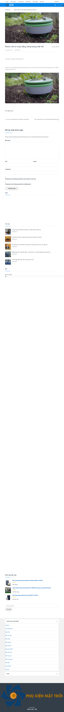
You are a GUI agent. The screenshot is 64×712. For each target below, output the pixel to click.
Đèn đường (8, 642)
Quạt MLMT (8, 666)
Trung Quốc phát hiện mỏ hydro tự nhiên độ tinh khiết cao (26, 229)
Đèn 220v (7, 632)
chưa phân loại (9, 628)
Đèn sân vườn (8, 652)
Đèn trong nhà (8, 659)
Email (35, 161)
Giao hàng (35, 1)
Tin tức (6, 1)
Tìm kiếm (8, 609)
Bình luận (8, 140)
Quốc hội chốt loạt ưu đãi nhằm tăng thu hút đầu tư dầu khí (27, 237)
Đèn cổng (7, 639)
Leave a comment (55, 46)
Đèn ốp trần (8, 645)
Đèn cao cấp (8, 635)
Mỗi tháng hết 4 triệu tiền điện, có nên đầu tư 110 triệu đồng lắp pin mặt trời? (31, 252)
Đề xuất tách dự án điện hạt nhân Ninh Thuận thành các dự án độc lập (29, 244)
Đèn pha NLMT (9, 649)
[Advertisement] (32, 209)
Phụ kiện (7, 662)
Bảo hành (28, 1)
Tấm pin (7, 669)
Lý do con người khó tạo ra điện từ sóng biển (17, 119)
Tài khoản (56, 1)
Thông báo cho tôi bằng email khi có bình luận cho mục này (20, 179)
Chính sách (13, 1)
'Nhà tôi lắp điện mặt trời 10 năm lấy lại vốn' (23, 259)
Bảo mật (42, 1)
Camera (7, 625)
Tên (6, 161)
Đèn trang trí (8, 655)
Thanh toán (21, 1)
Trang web (8, 169)
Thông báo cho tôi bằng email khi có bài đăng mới (18, 184)
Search (55, 5)
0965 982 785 (32, 709)
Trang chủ (7, 9)
